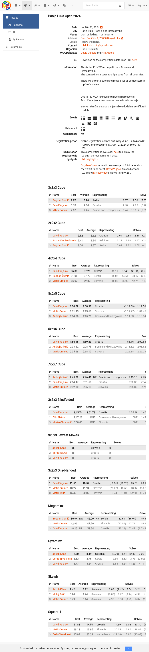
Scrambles (15, 46)
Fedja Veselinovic (62, 634)
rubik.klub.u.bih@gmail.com (96, 45)
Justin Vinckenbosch (64, 240)
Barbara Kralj (60, 452)
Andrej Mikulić (60, 316)
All (13, 32)
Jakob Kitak (59, 447)
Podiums (17, 24)
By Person (18, 39)
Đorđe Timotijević (62, 558)
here (134, 60)
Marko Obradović (62, 422)
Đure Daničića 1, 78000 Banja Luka (100, 38)
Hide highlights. (89, 159)
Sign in (141, 5)
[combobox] (104, 5)
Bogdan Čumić (89, 165)
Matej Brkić (59, 492)
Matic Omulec (60, 280)
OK (128, 648)
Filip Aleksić (107, 52)
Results (13, 17)
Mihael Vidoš (100, 172)
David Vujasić (88, 52)
